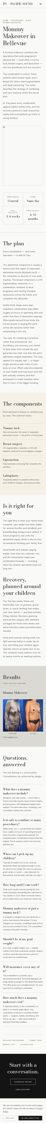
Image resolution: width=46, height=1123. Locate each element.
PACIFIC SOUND (21, 4)
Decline (10, 1118)
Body (28, 20)
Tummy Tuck (35, 1040)
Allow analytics (30, 1118)
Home (5, 20)
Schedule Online (23, 1082)
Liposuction (26, 1045)
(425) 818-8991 (23, 1089)
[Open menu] (40, 3)
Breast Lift (9, 1045)
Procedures (17, 20)
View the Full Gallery (14, 683)
